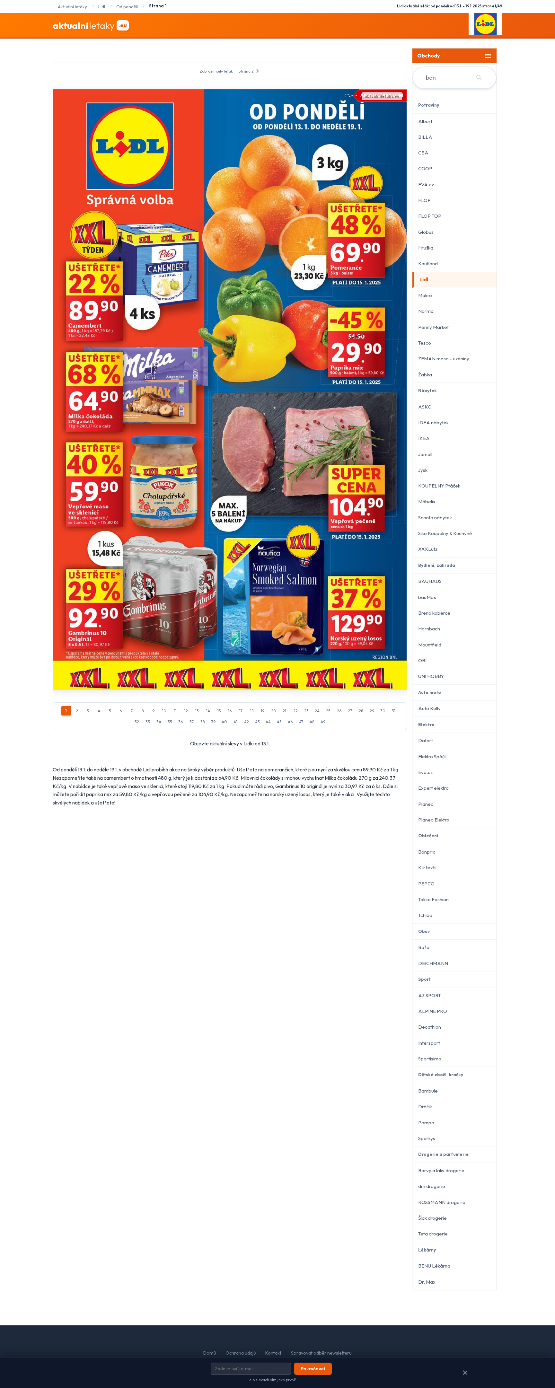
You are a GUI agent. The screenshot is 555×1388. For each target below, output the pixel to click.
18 (251, 710)
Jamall (425, 454)
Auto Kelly (429, 708)
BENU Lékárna (434, 1266)
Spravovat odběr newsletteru (321, 1353)
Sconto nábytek (435, 517)
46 (290, 721)
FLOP (424, 200)
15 (219, 710)
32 (137, 721)
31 (393, 710)
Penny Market (433, 327)
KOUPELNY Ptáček (439, 486)
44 (268, 721)
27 (350, 710)
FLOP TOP (429, 216)
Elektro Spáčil (432, 756)
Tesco (424, 343)
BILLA (425, 137)
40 (224, 721)
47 (301, 721)
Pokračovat (313, 1368)
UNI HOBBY (431, 676)
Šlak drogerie (432, 1218)
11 (175, 710)
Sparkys (426, 1138)
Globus (426, 232)
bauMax (427, 597)
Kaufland (428, 263)
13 (197, 710)
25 (328, 710)
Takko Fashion (433, 899)
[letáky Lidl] (485, 25)
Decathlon (429, 1027)
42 (246, 721)
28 (361, 710)
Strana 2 (250, 71)
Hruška (425, 248)
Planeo (426, 804)
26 (339, 710)
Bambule (428, 1091)
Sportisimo (429, 1059)
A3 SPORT (429, 995)
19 (262, 710)
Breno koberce (434, 613)
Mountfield (429, 645)
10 (164, 710)
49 (323, 721)
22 (295, 710)
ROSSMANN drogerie (441, 1202)
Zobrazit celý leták (216, 71)
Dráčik (425, 1106)
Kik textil (427, 868)
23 (306, 710)
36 (180, 721)
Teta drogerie (433, 1234)
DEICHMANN (433, 963)
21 (284, 710)
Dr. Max (427, 1282)
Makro (425, 295)
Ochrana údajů (240, 1353)
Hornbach (429, 629)
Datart (425, 740)
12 (186, 710)
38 (202, 721)
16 (230, 710)
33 (147, 721)
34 (158, 721)
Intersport (429, 1043)
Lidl (423, 280)
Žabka (425, 375)
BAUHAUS (430, 581)
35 (170, 721)
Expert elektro (433, 788)
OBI (422, 660)
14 (208, 710)
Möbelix (427, 501)
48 (312, 721)
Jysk (422, 470)
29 (372, 710)
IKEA (424, 438)
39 (213, 721)
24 (317, 710)
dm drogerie (431, 1186)
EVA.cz (426, 184)
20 (273, 710)
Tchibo (425, 915)
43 (257, 721)
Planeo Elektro (433, 820)
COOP (425, 168)
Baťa (423, 947)
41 (235, 721)
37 (191, 721)
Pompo (426, 1123)
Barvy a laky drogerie (441, 1170)
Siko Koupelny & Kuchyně (445, 533)
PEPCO (426, 884)
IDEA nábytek (433, 422)
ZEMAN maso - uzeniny (443, 359)
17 (240, 710)
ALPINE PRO (432, 1011)
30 (382, 710)
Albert (425, 121)
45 (279, 721)
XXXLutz (427, 549)
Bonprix (426, 852)
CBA (423, 153)
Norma (426, 311)
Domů (209, 1353)
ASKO (425, 407)
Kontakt (273, 1353)
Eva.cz (425, 772)
